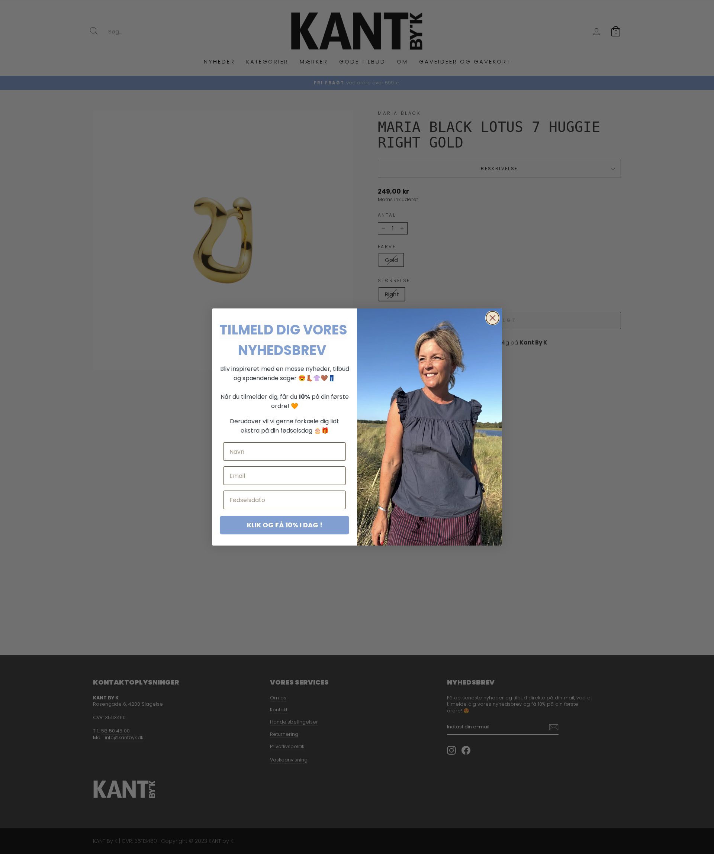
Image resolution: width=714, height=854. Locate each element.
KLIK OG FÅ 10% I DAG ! (284, 525)
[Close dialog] (492, 317)
